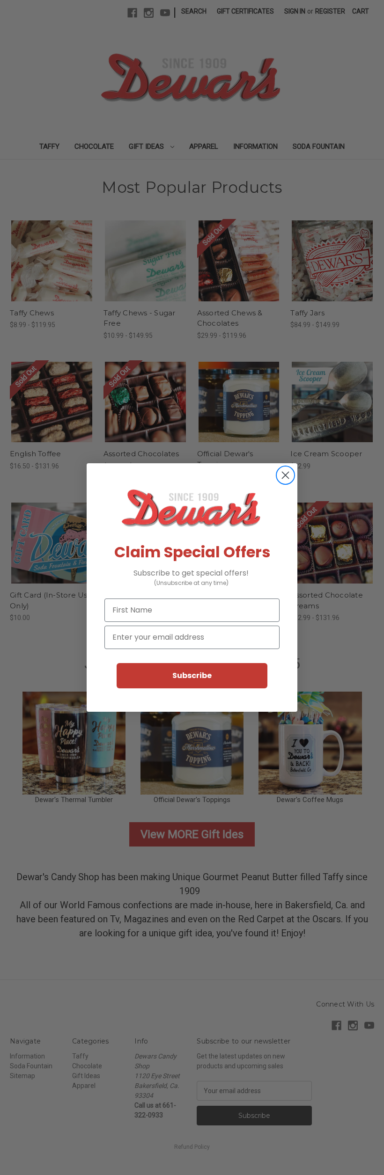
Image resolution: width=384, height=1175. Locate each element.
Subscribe (192, 675)
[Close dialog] (285, 475)
